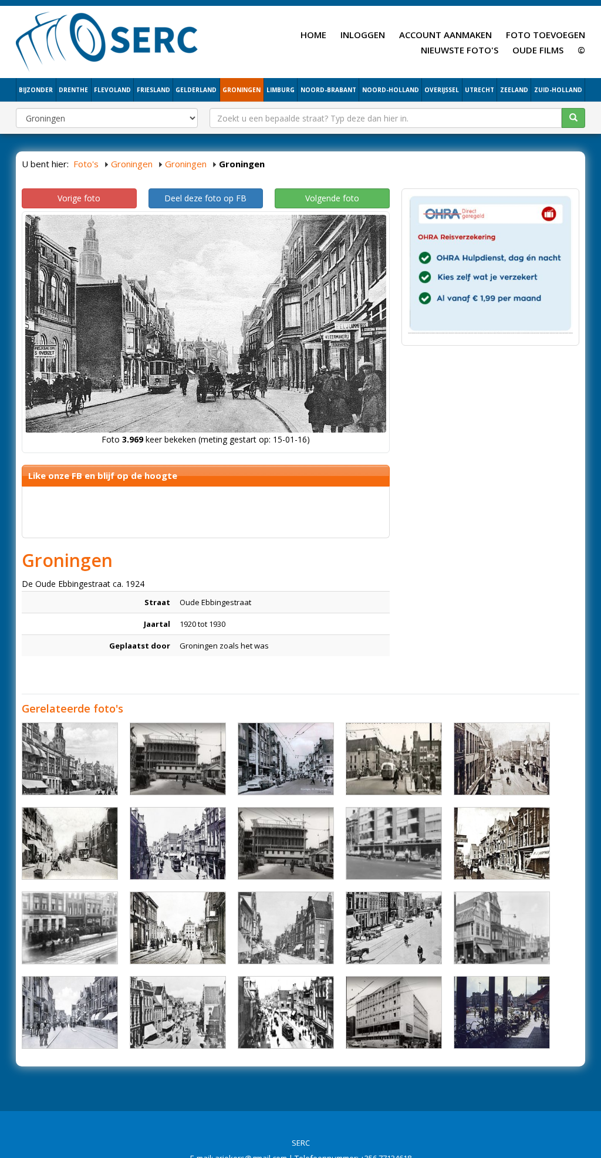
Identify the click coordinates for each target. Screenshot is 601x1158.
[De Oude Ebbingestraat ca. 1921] (502, 843)
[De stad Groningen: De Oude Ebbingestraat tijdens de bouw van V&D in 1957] (286, 843)
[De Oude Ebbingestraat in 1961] (286, 759)
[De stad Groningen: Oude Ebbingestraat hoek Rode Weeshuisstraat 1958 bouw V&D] (394, 1012)
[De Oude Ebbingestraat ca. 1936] (178, 843)
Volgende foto (332, 198)
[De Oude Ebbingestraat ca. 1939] (70, 1012)
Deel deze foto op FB (205, 198)
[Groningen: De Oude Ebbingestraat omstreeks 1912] (70, 843)
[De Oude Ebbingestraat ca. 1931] (70, 759)
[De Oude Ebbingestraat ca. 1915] (394, 928)
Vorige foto (79, 198)
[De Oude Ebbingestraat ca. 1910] (178, 928)
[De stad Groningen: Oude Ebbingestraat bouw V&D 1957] (178, 759)
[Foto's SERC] (107, 40)
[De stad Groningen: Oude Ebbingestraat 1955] (394, 759)
